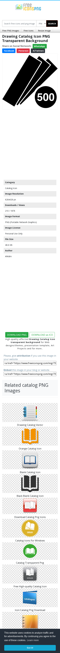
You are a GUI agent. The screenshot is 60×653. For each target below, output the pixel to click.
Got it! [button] (30, 648)
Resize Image (44, 30)
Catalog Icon (11, 188)
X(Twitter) (38, 50)
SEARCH (52, 23)
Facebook (8, 50)
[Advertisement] (30, 144)
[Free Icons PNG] (28, 6)
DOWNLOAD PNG (17, 334)
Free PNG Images (10, 30)
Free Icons (28, 30)
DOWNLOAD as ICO (42, 334)
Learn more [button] (33, 640)
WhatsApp (39, 46)
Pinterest (23, 50)
